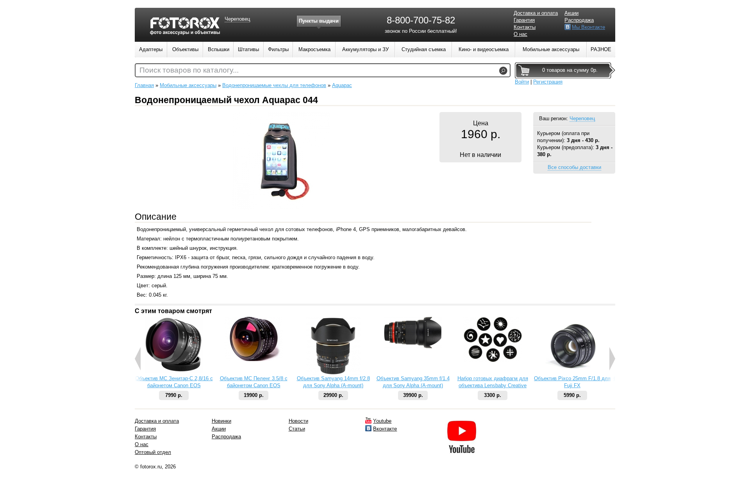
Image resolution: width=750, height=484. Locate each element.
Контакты (525, 27)
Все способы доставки (574, 167)
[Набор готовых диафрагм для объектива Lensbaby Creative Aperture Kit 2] (492, 360)
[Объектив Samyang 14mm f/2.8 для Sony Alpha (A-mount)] (333, 373)
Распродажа (579, 20)
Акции (571, 13)
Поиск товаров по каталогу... (189, 70)
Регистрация (547, 82)
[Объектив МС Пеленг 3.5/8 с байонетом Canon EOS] (253, 359)
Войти (522, 82)
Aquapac (342, 85)
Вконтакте (385, 429)
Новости (298, 421)
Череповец (582, 118)
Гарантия (524, 20)
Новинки (221, 421)
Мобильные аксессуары (188, 85)
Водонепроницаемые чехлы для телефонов (274, 85)
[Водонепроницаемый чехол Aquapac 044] (281, 208)
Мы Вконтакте (588, 27)
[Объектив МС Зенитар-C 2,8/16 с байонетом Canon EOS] (174, 371)
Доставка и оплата (536, 13)
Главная (144, 85)
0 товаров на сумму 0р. (570, 70)
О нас (520, 34)
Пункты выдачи (319, 21)
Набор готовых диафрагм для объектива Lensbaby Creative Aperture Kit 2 (492, 385)
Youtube (382, 421)
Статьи (297, 429)
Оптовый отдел (153, 452)
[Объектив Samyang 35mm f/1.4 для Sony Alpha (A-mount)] (413, 347)
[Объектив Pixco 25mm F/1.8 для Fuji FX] (572, 373)
